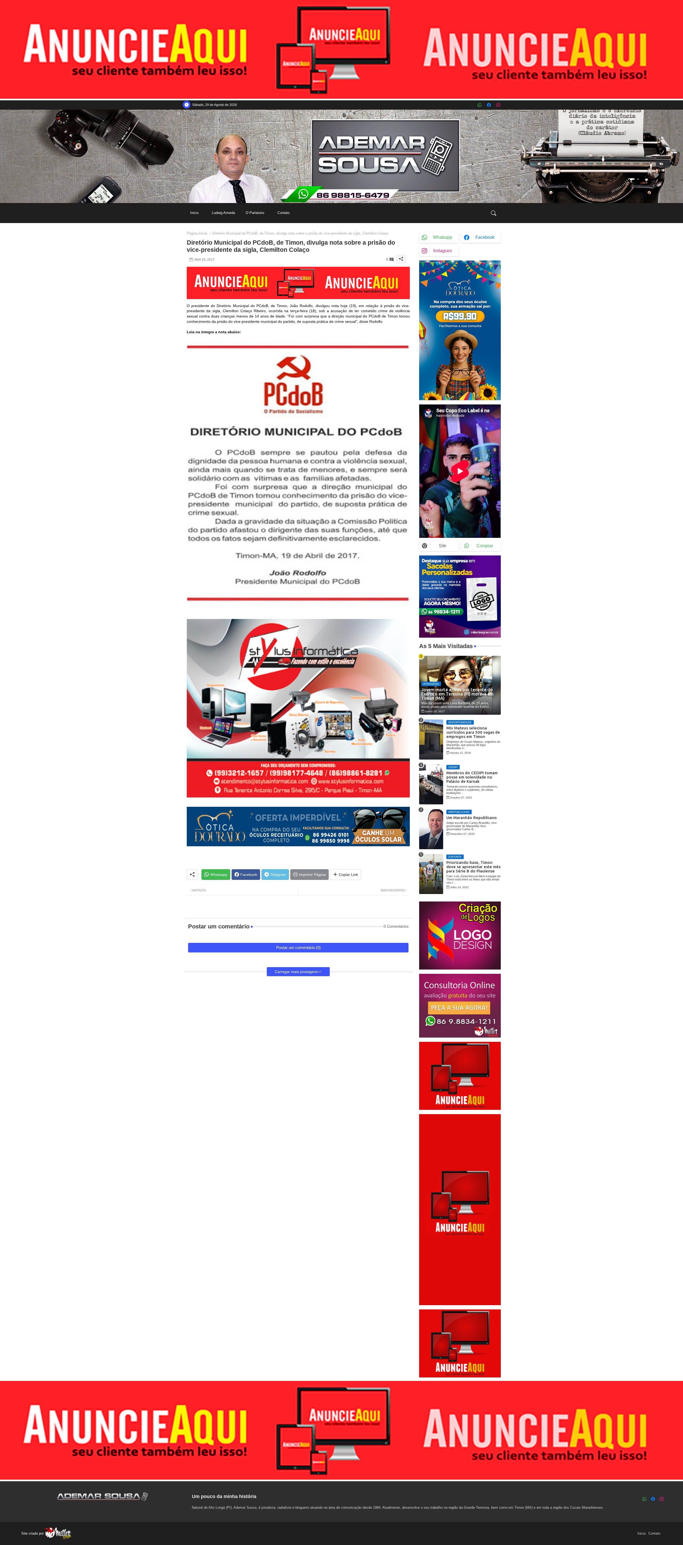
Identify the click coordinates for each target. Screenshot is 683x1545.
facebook (484, 237)
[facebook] (489, 105)
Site (442, 545)
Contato (283, 213)
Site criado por (33, 1533)
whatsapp (442, 237)
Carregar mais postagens (296, 972)
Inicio (194, 213)
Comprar (484, 545)
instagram (442, 250)
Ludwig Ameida (223, 213)
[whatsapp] (479, 105)
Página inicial (197, 233)
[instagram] (498, 105)
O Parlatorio (255, 213)
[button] (493, 213)
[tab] (194, 213)
